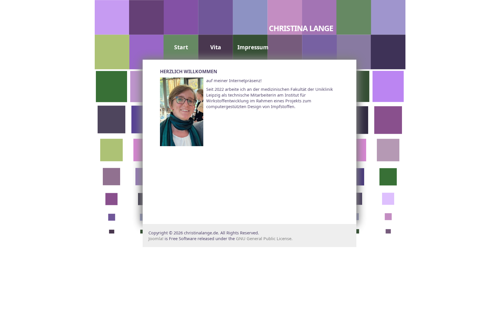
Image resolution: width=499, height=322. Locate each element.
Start (181, 47)
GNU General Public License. (264, 238)
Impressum (253, 47)
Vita (215, 47)
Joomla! (155, 238)
